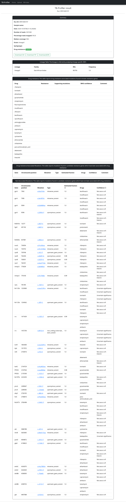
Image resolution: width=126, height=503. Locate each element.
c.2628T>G (40, 256)
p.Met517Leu (41, 433)
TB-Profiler (5, 2)
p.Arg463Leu (41, 366)
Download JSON (44, 55)
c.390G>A (40, 240)
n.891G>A (40, 331)
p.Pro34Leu (41, 245)
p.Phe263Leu (41, 397)
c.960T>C (40, 227)
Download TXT (31, 55)
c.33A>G (40, 348)
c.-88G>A (40, 393)
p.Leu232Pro (41, 345)
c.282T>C (40, 224)
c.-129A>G (40, 377)
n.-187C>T (40, 317)
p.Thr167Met (41, 249)
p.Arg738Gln (41, 466)
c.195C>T (40, 386)
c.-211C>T (40, 484)
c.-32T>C (40, 429)
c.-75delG (40, 473)
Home (14, 2)
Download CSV (20, 55)
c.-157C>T (40, 374)
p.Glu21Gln (41, 191)
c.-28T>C (40, 302)
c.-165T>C (40, 285)
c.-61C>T (40, 252)
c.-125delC (40, 390)
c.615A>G (40, 495)
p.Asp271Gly (41, 263)
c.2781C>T (40, 470)
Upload (19, 2)
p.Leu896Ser (41, 370)
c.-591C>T (40, 440)
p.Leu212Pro (41, 288)
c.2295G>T (40, 212)
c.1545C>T (40, 402)
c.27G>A (40, 352)
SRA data (26, 2)
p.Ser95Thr (41, 198)
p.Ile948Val (40, 267)
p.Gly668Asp (41, 205)
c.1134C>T (40, 443)
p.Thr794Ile (41, 276)
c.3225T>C (40, 259)
